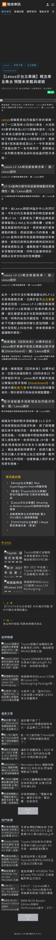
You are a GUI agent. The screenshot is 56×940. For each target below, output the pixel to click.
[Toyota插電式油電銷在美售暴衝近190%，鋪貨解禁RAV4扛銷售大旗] (13, 556)
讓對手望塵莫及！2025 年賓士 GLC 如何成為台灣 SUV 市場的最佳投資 (37, 753)
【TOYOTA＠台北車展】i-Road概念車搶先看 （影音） (29, 523)
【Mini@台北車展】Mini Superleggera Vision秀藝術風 (28, 484)
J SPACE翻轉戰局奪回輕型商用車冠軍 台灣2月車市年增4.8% (36, 783)
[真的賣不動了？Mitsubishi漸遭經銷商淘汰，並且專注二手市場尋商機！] (10, 725)
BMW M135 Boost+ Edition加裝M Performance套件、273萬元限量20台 (37, 904)
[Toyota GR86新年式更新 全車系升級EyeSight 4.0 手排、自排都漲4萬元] (10, 663)
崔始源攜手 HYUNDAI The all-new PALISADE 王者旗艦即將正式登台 (37, 874)
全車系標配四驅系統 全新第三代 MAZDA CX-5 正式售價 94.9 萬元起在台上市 (37, 830)
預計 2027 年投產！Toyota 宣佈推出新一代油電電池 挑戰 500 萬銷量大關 (37, 570)
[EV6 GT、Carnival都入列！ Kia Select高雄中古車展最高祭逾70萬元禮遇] (10, 890)
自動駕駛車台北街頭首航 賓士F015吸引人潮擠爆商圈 (28, 515)
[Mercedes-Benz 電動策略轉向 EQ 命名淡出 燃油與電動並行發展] (10, 769)
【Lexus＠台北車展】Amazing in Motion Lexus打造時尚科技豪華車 (30, 506)
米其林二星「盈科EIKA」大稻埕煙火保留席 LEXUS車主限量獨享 (37, 694)
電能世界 (44, 11)
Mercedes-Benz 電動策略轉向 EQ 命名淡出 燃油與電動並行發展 (37, 768)
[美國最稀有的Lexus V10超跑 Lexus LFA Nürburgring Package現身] (13, 586)
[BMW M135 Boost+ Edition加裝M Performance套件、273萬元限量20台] (10, 905)
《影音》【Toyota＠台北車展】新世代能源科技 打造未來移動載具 (29, 494)
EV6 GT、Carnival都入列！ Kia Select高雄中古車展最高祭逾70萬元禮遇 (37, 889)
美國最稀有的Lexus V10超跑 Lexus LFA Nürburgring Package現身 (36, 585)
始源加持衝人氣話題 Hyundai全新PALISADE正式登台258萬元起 (37, 860)
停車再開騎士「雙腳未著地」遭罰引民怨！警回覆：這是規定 (36, 797)
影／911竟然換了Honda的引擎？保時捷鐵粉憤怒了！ (38, 738)
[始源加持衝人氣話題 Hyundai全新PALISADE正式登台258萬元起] (10, 861)
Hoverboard (9, 70)
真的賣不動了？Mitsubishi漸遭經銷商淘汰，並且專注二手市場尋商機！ (36, 724)
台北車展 (31, 65)
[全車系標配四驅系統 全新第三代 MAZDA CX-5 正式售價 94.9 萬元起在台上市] (10, 831)
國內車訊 (6, 11)
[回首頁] (13, 4)
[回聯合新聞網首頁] (4, 4)
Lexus (6, 65)
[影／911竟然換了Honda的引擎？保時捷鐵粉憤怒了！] (10, 739)
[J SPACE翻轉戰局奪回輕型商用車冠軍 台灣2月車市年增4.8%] (10, 783)
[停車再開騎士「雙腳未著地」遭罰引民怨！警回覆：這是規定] (10, 798)
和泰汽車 (18, 65)
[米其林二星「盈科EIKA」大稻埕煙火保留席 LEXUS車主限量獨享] (10, 695)
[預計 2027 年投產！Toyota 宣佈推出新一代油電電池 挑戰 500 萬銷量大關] (13, 571)
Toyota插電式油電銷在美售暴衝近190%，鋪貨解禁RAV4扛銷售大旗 (37, 556)
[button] (52, 4)
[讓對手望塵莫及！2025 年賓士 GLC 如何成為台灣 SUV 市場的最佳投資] (10, 754)
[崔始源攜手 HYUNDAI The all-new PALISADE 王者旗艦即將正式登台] (10, 875)
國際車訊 (31, 11)
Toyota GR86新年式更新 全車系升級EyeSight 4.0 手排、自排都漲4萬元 (36, 662)
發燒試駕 (19, 11)
